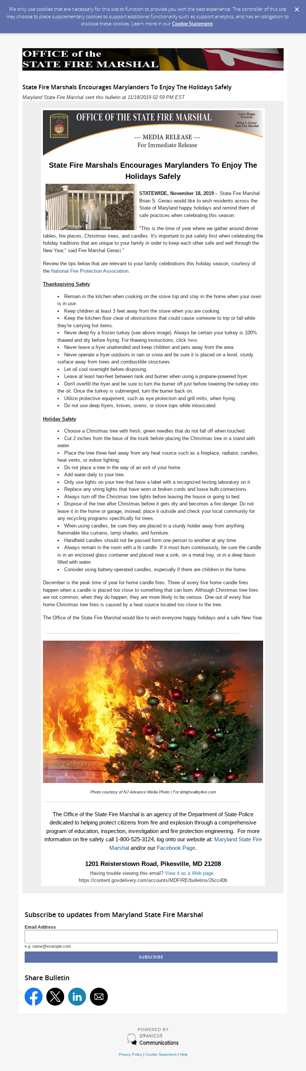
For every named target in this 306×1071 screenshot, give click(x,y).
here (192, 340)
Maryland (226, 839)
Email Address (40, 927)
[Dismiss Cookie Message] (296, 7)
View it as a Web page (189, 873)
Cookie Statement (192, 23)
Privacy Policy (130, 1054)
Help (184, 1054)
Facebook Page (176, 848)
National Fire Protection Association (89, 271)
